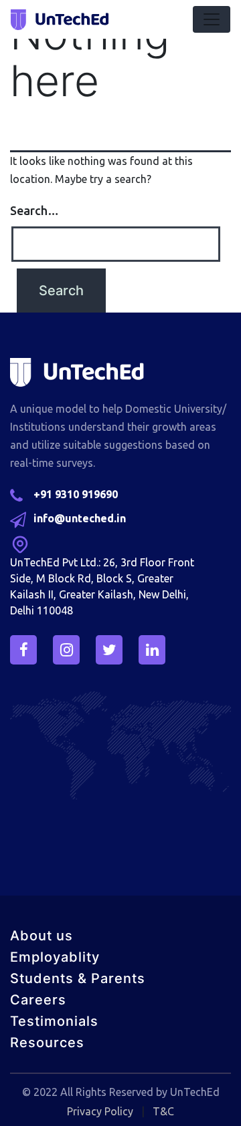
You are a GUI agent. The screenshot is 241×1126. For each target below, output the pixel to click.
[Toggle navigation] (211, 19)
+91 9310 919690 (75, 494)
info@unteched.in (79, 518)
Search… (34, 210)
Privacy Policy (100, 1111)
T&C (163, 1111)
